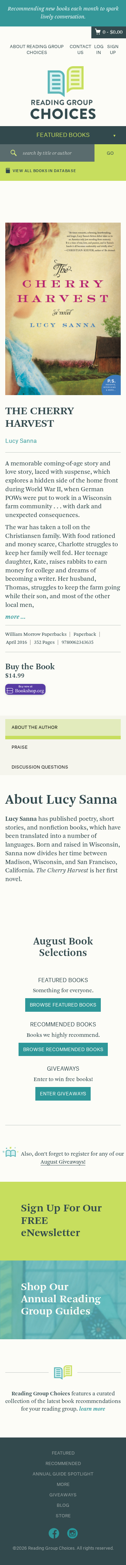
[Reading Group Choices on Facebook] (54, 1533)
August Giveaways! (63, 1162)
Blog (63, 1505)
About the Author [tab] (34, 727)
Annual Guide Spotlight (63, 1474)
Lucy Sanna (21, 441)
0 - (112, 32)
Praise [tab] (20, 747)
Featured (63, 1453)
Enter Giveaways (63, 1094)
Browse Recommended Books (63, 1050)
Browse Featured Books (63, 1005)
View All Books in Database (44, 171)
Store (63, 1516)
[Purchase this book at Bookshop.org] (25, 689)
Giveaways (63, 1495)
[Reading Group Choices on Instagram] (72, 1533)
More (63, 1484)
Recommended (63, 1464)
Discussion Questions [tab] (40, 767)
